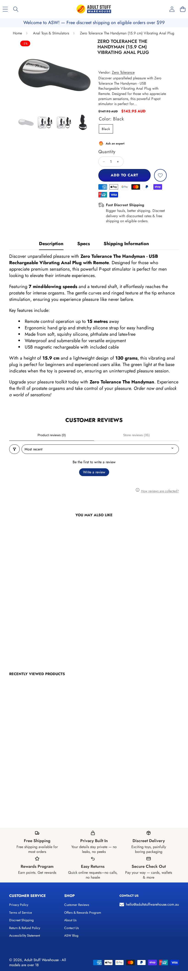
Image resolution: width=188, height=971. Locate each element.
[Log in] (172, 9)
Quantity (107, 152)
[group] (26, 122)
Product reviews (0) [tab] (52, 435)
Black (106, 129)
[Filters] (14, 449)
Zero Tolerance (123, 72)
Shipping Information (126, 243)
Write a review (94, 472)
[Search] (16, 9)
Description (51, 243)
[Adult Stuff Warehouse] (93, 9)
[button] (182, 9)
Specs (83, 243)
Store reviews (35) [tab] (136, 435)
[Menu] (5, 9)
